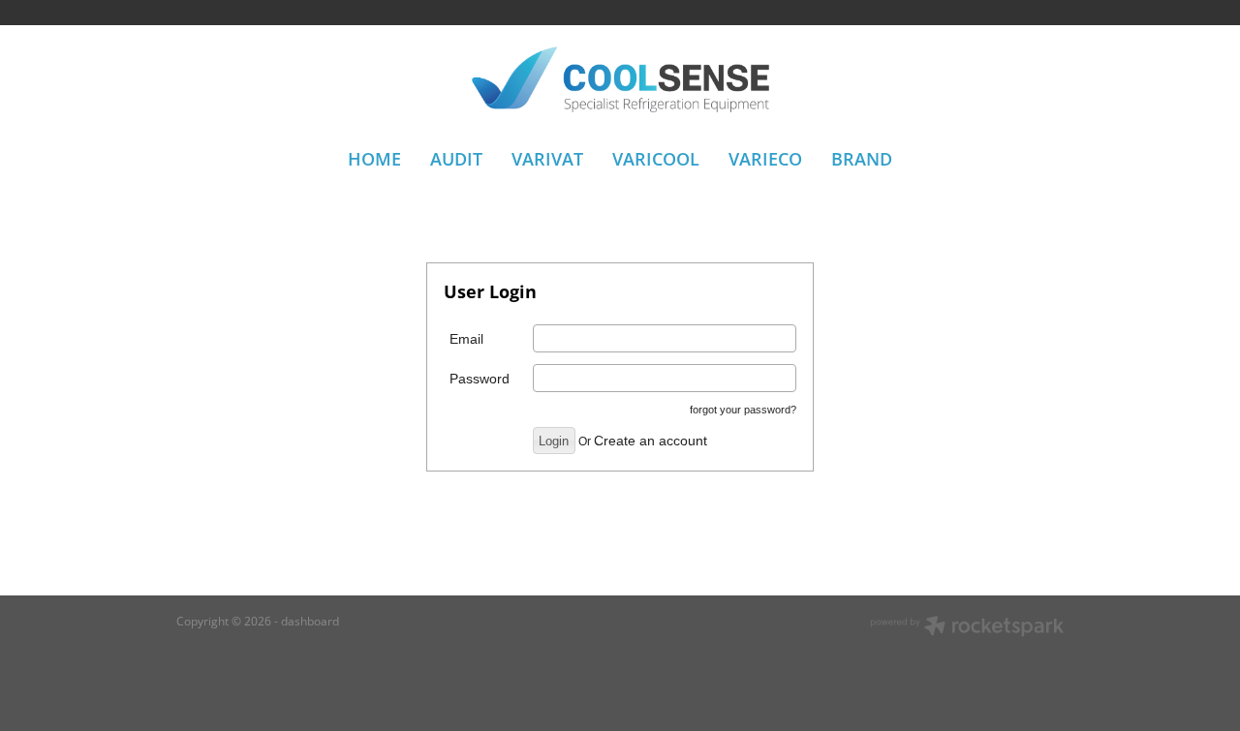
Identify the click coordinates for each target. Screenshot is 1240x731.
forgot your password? (743, 409)
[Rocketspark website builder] (967, 628)
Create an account (650, 440)
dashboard (310, 621)
